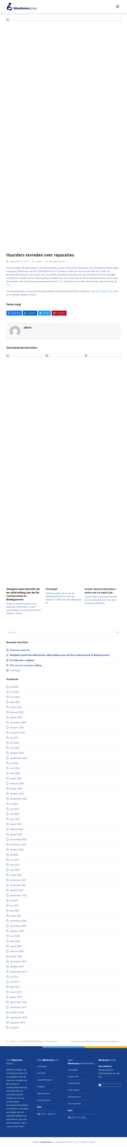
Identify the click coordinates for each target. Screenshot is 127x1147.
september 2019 (18, 971)
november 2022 (18, 844)
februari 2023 (17, 829)
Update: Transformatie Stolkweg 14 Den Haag (33, 1041)
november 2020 (18, 926)
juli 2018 (14, 1027)
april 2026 (15, 702)
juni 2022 (14, 859)
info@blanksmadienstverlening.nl (82, 1114)
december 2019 (18, 961)
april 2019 (15, 987)
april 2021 (15, 910)
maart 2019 (16, 992)
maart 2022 (16, 875)
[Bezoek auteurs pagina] (15, 331)
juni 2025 (14, 742)
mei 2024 (14, 768)
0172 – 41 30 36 (79, 1117)
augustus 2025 (17, 732)
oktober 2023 (17, 793)
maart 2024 (16, 778)
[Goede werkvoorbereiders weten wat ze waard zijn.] (103, 469)
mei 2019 (14, 982)
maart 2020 (16, 946)
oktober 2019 (17, 966)
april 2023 (15, 819)
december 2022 (18, 839)
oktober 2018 (17, 1012)
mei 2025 (14, 748)
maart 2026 (16, 707)
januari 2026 (16, 717)
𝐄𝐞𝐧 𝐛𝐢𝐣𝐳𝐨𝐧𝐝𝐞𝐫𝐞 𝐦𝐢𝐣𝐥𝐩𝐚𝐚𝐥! (22, 660)
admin (39, 261)
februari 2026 (17, 712)
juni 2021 (14, 905)
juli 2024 (14, 763)
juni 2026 (14, 692)
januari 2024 (16, 788)
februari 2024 (17, 783)
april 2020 (15, 941)
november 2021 (18, 885)
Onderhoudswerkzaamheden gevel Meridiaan (94, 1041)
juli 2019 (14, 976)
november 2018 (18, 1007)
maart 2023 (16, 824)
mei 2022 (14, 865)
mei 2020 (14, 936)
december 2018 (18, 1002)
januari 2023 (16, 834)
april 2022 (15, 870)
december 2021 (18, 880)
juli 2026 (14, 686)
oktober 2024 (17, 753)
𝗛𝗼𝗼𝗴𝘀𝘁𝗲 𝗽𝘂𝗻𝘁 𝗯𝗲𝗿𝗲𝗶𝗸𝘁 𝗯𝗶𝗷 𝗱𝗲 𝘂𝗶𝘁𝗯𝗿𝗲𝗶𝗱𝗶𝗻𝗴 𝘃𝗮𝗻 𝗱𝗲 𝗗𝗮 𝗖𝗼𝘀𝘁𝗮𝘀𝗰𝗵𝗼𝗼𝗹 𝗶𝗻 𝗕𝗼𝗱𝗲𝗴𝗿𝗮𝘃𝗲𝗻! (60, 655)
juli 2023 (14, 803)
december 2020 (18, 920)
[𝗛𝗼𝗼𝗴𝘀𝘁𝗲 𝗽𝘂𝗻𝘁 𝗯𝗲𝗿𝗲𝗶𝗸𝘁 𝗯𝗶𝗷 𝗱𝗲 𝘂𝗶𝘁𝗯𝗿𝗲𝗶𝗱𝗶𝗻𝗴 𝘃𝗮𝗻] (24, 469)
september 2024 (18, 758)
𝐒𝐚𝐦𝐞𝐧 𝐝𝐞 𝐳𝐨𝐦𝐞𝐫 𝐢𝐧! (20, 650)
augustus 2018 (17, 1022)
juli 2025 (14, 737)
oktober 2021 (17, 890)
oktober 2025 (17, 727)
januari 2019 (16, 997)
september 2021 (18, 895)
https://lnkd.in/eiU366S (106, 291)
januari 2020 (16, 956)
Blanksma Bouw (57, 261)
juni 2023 (14, 809)
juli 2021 (14, 900)
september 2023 (18, 798)
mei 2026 (14, 697)
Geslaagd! (51, 589)
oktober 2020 (17, 931)
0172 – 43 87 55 (48, 1114)
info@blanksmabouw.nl (47, 1110)
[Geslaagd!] (64, 469)
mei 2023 (14, 814)
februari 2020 (17, 951)
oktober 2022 (17, 849)
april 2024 (15, 773)
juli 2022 (14, 854)
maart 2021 (16, 915)
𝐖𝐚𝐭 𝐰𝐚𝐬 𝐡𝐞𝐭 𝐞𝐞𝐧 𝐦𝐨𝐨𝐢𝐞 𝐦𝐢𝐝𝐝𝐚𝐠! (26, 665)
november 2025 (18, 722)
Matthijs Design (73, 1142)
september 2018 (18, 1017)
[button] (117, 7)
